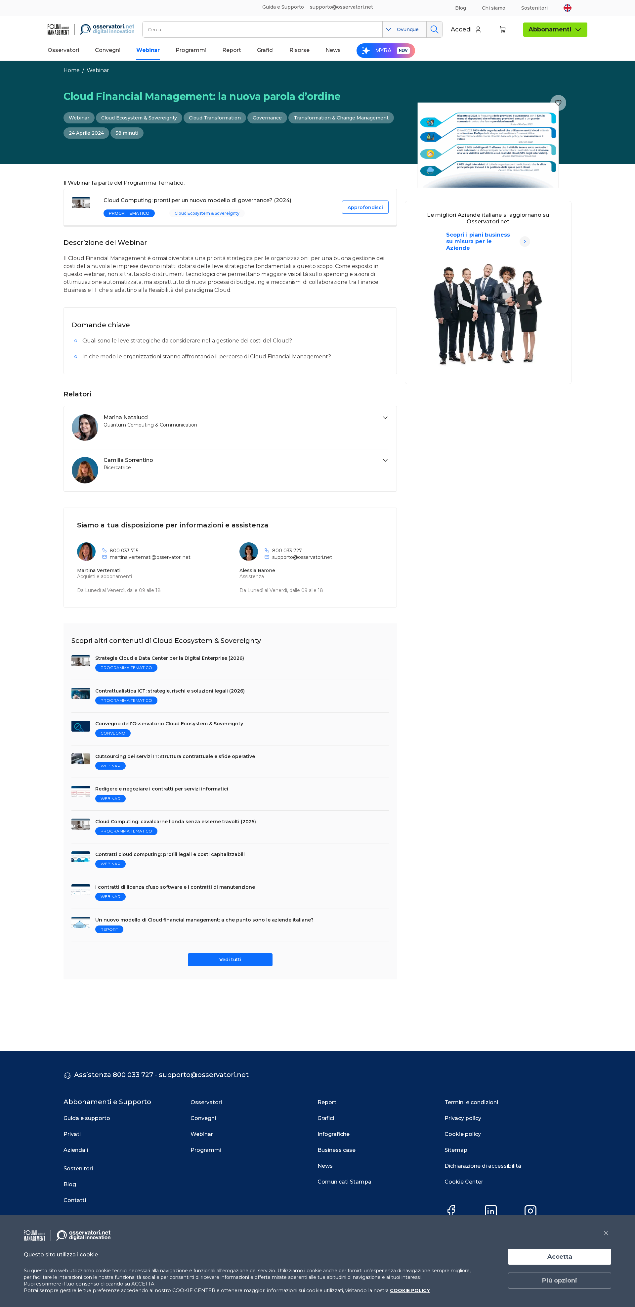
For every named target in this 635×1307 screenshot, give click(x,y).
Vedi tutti (230, 960)
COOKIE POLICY (410, 1290)
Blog (460, 8)
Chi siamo (493, 8)
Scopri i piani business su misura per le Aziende (478, 241)
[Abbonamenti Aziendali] (525, 241)
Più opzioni (559, 1280)
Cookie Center (463, 1182)
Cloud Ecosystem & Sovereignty (139, 118)
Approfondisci (365, 207)
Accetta (559, 1256)
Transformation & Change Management (341, 118)
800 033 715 (124, 551)
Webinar (98, 70)
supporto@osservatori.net (302, 557)
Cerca (434, 29)
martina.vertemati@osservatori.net (150, 557)
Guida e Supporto (283, 7)
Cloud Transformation (215, 118)
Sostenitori (534, 8)
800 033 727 (287, 551)
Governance (267, 118)
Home (72, 70)
